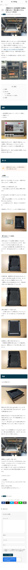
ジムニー (10, 496)
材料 (6, 89)
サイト (4, 545)
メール (5, 540)
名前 (4, 535)
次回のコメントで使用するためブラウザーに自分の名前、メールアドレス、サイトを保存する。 (14, 550)
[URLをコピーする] (25, 503)
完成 (6, 97)
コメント (5, 518)
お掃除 (8, 93)
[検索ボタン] (26, 1)
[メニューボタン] (1, 1)
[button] (3, 503)
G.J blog (14, 1)
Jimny (4, 14)
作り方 (6, 91)
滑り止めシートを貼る (12, 95)
